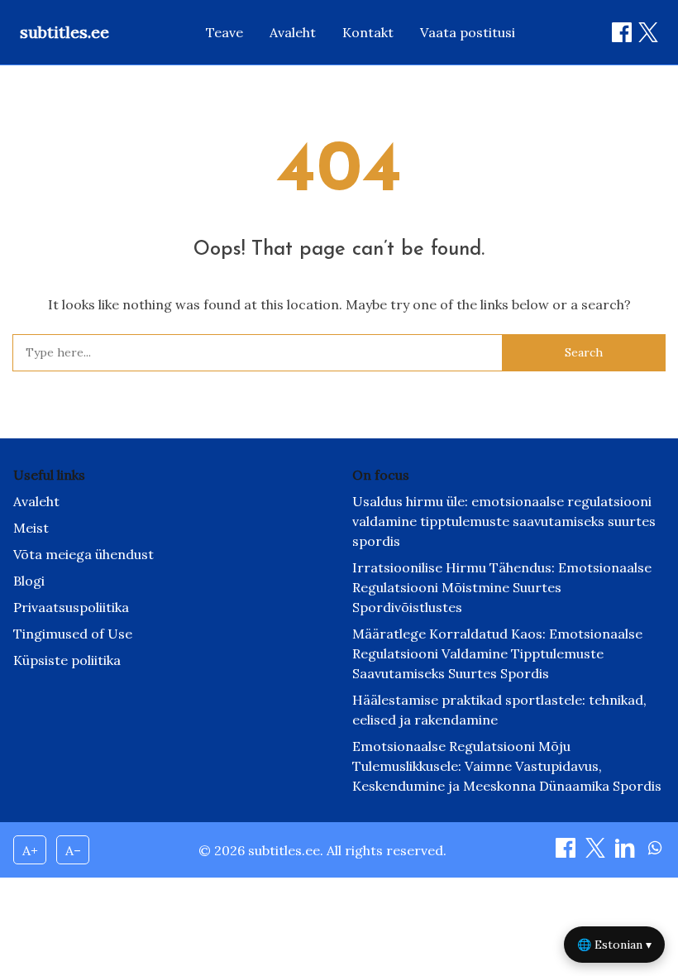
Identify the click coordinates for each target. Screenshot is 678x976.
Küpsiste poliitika (67, 660)
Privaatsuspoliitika (71, 607)
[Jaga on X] (597, 852)
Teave (224, 32)
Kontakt (368, 32)
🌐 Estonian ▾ (614, 944)
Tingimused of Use (72, 633)
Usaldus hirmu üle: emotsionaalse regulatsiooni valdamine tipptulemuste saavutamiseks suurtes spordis (504, 521)
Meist (31, 527)
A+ (30, 850)
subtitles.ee (64, 32)
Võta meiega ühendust (83, 554)
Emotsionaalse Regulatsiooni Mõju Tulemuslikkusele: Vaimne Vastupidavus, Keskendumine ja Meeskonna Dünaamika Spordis (506, 766)
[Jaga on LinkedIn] (626, 852)
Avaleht (293, 32)
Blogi (29, 580)
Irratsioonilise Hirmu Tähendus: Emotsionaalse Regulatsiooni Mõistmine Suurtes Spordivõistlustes (502, 587)
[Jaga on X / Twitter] (648, 32)
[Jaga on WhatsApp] (655, 852)
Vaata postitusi (467, 32)
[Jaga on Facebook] (622, 32)
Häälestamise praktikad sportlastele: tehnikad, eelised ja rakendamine (499, 709)
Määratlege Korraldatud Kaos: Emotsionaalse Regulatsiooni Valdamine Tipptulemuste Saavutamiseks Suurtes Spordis (497, 653)
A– (73, 850)
